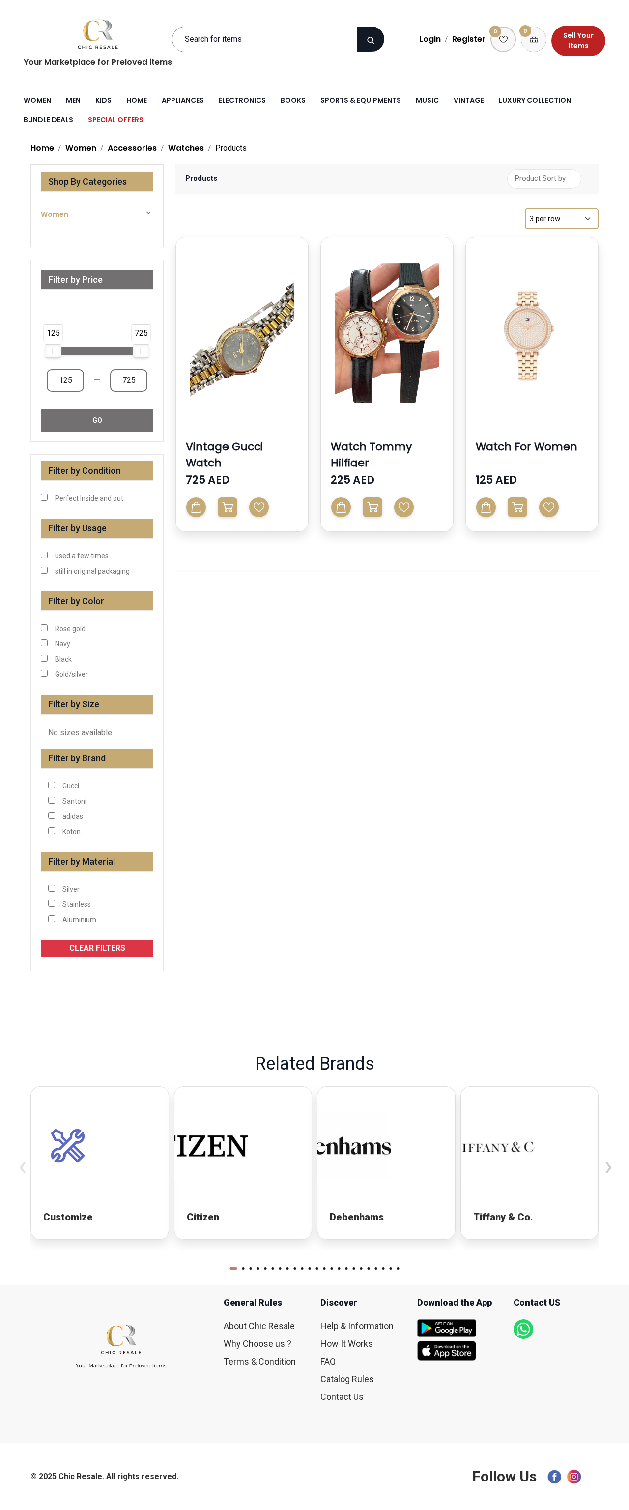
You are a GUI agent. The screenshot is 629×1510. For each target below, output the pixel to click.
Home (136, 100)
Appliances (183, 100)
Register (469, 39)
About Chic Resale (259, 1326)
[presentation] (22, 1165)
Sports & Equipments (360, 100)
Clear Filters (97, 948)
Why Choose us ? (257, 1343)
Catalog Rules (347, 1379)
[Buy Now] (227, 507)
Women (37, 100)
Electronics (242, 100)
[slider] (53, 351)
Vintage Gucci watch (224, 454)
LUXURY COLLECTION (535, 100)
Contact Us (342, 1397)
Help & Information (357, 1326)
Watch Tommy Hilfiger (371, 454)
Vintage (469, 100)
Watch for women (526, 446)
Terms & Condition (260, 1361)
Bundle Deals (48, 120)
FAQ (328, 1361)
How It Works (346, 1343)
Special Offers (115, 120)
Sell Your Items (578, 40)
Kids (103, 100)
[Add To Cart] (196, 507)
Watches (186, 148)
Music (427, 100)
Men (73, 100)
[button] (293, 322)
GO (97, 420)
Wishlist (259, 507)
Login (430, 39)
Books (293, 100)
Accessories (132, 148)
